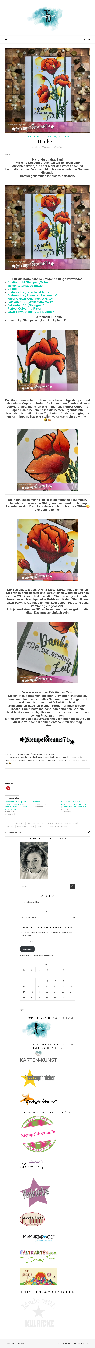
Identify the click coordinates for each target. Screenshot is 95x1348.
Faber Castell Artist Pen (35, 823)
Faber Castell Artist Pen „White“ (30, 298)
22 (63, 992)
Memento (10, 826)
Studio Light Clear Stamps (59, 826)
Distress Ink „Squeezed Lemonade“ (32, 295)
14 (55, 986)
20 (47, 992)
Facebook (60, 1343)
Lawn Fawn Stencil (71, 823)
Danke (68, 137)
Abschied (28, 137)
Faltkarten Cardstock (54, 823)
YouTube (76, 1343)
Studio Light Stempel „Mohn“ (28, 282)
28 (55, 998)
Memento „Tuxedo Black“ (25, 285)
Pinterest (84, 1343)
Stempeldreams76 (16, 832)
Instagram (68, 1343)
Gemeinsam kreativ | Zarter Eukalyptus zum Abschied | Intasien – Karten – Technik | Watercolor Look (16, 805)
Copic (61, 137)
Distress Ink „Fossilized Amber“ (29, 292)
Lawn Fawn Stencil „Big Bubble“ (30, 311)
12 (39, 986)
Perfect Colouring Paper (24, 308)
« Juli (22, 1009)
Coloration (50, 137)
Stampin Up (42, 826)
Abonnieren (27, 949)
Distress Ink (19, 823)
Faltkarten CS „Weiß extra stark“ (30, 302)
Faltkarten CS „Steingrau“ (25, 305)
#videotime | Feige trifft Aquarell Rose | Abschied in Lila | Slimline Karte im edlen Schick (73, 804)
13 (47, 986)
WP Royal (21, 1343)
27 (47, 998)
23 (71, 992)
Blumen (38, 137)
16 (71, 986)
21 (55, 992)
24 (24, 998)
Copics (12, 288)
